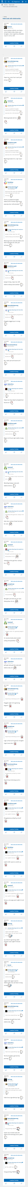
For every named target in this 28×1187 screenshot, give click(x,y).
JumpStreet (11, 584)
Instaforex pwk (12, 142)
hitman (10, 27)
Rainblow (10, 182)
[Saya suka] (6, 46)
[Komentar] (14, 46)
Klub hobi (11, 5)
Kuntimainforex (12, 345)
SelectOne (11, 384)
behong (10, 923)
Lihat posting (23, 65)
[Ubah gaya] (23, 2)
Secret (9, 965)
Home (6, 5)
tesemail (10, 101)
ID (25, 1)
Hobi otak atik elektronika (10, 6)
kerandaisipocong (13, 61)
